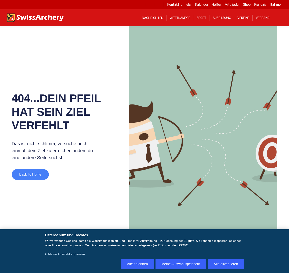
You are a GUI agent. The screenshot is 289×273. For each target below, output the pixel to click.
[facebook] (141, 4)
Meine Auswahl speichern (180, 264)
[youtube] (150, 4)
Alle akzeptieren (226, 264)
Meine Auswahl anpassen (66, 254)
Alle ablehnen (137, 264)
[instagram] (158, 4)
